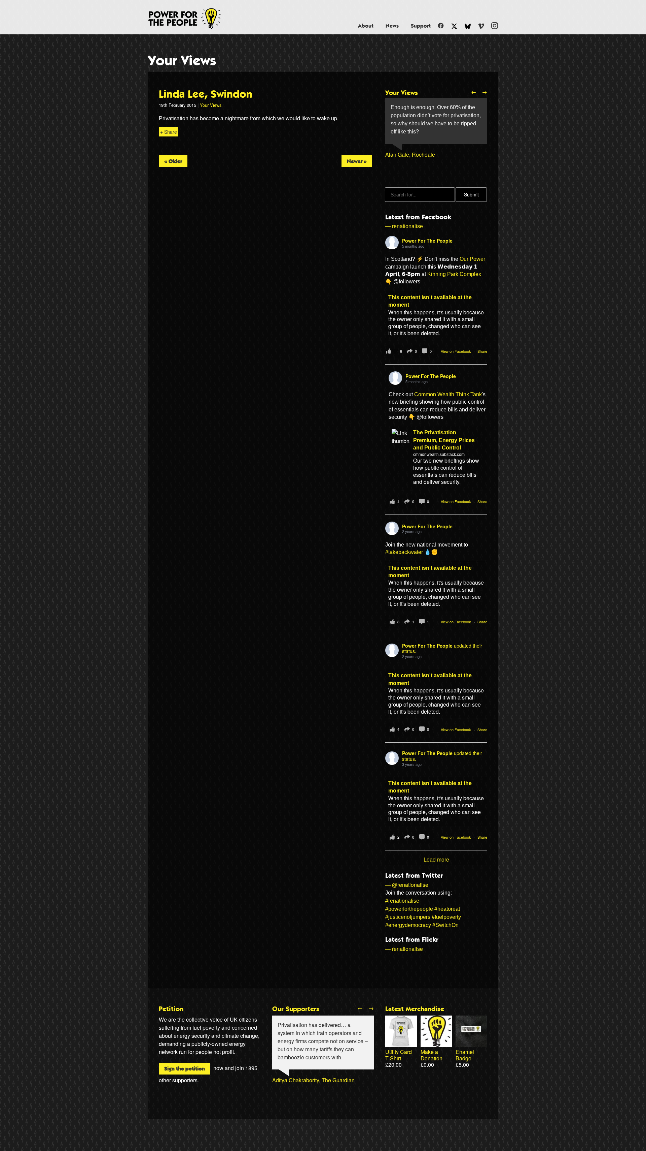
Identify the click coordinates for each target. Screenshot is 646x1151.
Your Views (182, 61)
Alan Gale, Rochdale (410, 154)
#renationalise (402, 901)
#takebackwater (404, 552)
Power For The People (192, 18)
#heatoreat (447, 909)
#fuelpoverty (446, 917)
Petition (171, 1009)
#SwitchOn (445, 925)
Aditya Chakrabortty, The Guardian (313, 1080)
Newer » (357, 161)
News (392, 26)
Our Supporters (295, 1009)
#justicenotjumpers (407, 917)
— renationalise (404, 226)
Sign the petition (184, 1068)
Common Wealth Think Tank (448, 394)
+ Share (168, 131)
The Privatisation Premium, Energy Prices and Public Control (444, 440)
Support (421, 26)
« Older (173, 161)
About (365, 26)
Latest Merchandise (414, 1009)
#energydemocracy (408, 925)
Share (482, 351)
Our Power (472, 259)
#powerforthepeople (409, 909)
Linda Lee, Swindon (205, 94)
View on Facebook (456, 351)
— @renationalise (406, 885)
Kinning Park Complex (454, 274)
